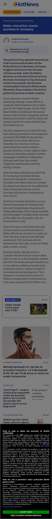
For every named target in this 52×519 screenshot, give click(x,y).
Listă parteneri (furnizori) (12, 507)
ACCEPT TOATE (26, 512)
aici (19, 465)
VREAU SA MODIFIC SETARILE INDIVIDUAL (26, 515)
